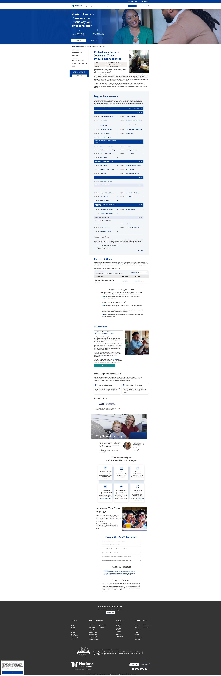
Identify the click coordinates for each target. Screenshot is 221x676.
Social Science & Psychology (94, 637)
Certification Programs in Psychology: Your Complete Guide (117, 574)
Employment (73, 629)
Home (73, 46)
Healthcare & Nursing (93, 636)
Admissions (75, 58)
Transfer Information (118, 626)
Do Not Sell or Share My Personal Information (119, 674)
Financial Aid (118, 631)
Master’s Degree (92, 627)
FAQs (73, 66)
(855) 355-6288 (115, 359)
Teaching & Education (93, 632)
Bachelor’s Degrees (92, 625)
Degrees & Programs (89, 6)
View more (140, 250)
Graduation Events (138, 629)
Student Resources (121, 6)
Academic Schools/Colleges (74, 635)
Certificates (91, 630)
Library (136, 636)
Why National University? (78, 60)
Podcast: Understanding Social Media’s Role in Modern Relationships (119, 573)
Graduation (137, 627)
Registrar (136, 632)
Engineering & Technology (93, 639)
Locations (73, 627)
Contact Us (73, 630)
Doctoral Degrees (92, 629)
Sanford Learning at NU (74, 638)
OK (12, 672)
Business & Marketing (93, 634)
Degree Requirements (77, 52)
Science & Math (102, 627)
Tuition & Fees (118, 634)
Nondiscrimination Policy (147, 625)
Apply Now (132, 6)
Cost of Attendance (119, 636)
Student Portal (137, 639)
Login (132, 1)
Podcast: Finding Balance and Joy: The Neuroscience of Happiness (119, 571)
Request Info (141, 6)
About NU (112, 6)
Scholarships (118, 632)
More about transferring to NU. (105, 333)
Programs (78, 46)
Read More (104, 591)
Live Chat (136, 1)
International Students (118, 629)
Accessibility (73, 639)
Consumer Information (139, 637)
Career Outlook (75, 55)
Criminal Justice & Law (103, 625)
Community (137, 634)
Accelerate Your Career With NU (79, 63)
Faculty (106, 570)
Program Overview (76, 50)
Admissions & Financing (102, 6)
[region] (12, 667)
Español (129, 1)
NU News (73, 632)
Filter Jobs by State (100, 271)
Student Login (137, 625)
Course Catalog (145, 627)
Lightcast (118, 262)
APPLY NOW (104, 365)
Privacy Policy (108, 674)
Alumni (136, 630)
